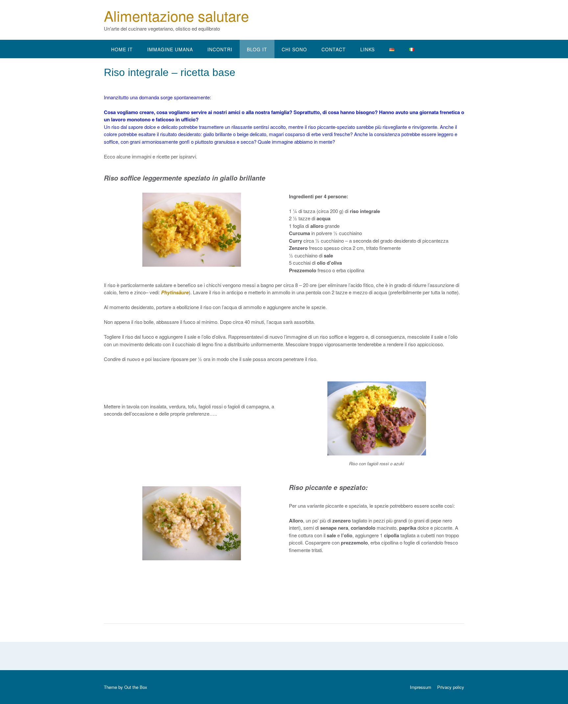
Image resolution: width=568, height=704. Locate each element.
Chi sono (294, 49)
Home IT (122, 49)
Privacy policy (450, 687)
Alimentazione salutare (176, 15)
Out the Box (135, 687)
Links (367, 49)
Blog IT (257, 49)
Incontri (219, 49)
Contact (333, 49)
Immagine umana (170, 49)
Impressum (420, 687)
